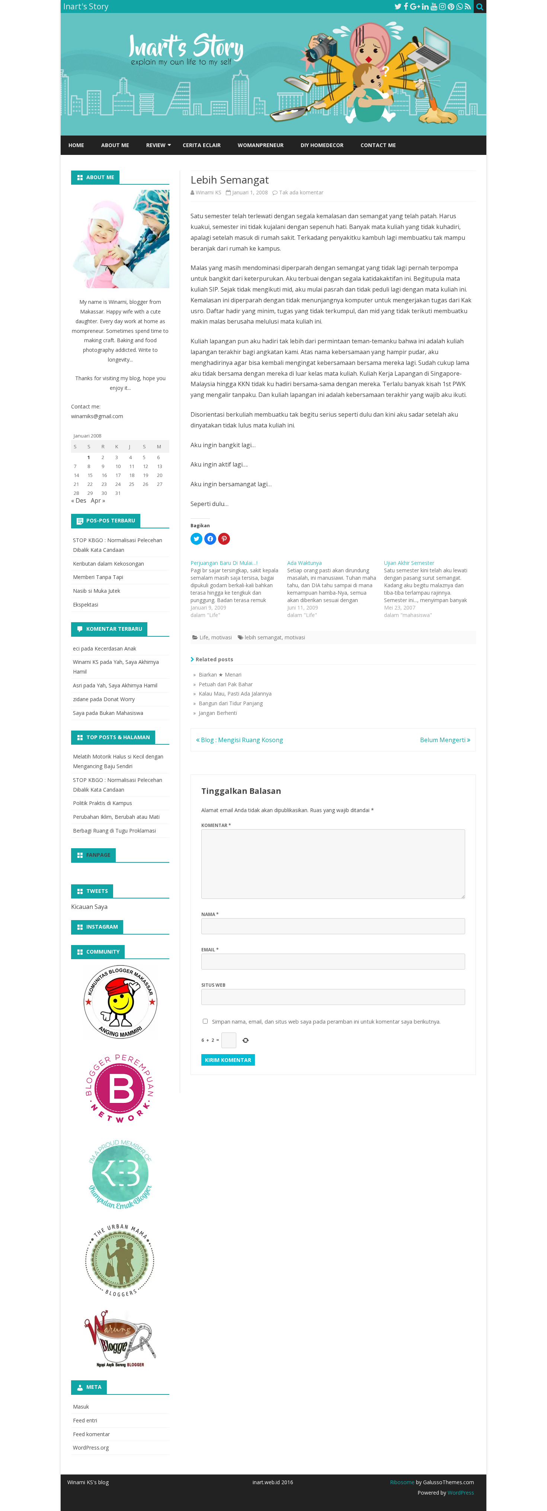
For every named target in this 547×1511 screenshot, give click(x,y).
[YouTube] (434, 6)
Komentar (216, 825)
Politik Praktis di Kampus (102, 803)
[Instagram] (442, 6)
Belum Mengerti (443, 740)
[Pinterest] (451, 6)
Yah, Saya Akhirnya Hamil (127, 685)
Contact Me (378, 145)
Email (210, 950)
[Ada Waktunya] (335, 589)
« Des (78, 500)
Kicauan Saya (89, 907)
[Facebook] (406, 6)
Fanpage (98, 854)
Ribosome (402, 1482)
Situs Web (213, 985)
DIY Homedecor (322, 145)
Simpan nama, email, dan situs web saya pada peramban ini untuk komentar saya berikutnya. (326, 1021)
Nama (210, 914)
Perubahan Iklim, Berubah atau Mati (116, 816)
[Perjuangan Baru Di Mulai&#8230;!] (239, 589)
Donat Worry (119, 699)
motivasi (221, 637)
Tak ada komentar (301, 192)
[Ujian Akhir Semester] (432, 589)
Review (156, 145)
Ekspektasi (85, 604)
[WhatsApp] (459, 6)
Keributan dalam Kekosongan (108, 563)
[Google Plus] (415, 6)
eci (76, 648)
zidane (81, 699)
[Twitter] (398, 6)
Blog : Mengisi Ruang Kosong (241, 740)
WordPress (460, 1492)
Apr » (98, 500)
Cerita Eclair (202, 145)
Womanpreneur (261, 145)
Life (203, 637)
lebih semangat (263, 637)
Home (76, 145)
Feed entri (85, 1420)
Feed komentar (91, 1434)
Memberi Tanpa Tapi (98, 576)
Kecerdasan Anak (115, 648)
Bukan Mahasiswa (121, 712)
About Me (115, 145)
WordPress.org (91, 1447)
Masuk (81, 1406)
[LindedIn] (425, 6)
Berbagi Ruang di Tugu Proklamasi (114, 830)
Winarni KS (208, 192)
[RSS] (468, 6)
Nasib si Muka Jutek (96, 590)
